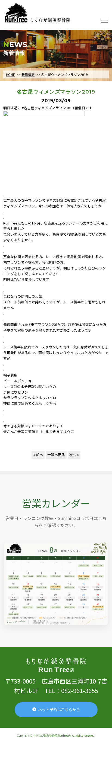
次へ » (74, 454)
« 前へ (38, 454)
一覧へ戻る (56, 454)
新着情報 (28, 74)
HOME (10, 74)
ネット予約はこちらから (59, 709)
